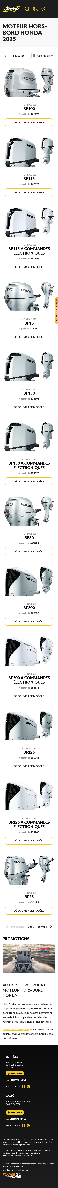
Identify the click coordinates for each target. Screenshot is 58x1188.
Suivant (42, 926)
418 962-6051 (18, 1079)
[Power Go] (29, 1175)
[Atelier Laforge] (12, 9)
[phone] (35, 9)
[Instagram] (29, 1086)
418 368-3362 (18, 1119)
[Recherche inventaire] (27, 9)
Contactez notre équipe (16, 1029)
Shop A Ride (24, 1170)
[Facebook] (23, 1086)
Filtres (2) (18, 55)
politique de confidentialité (14, 1153)
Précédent (17, 926)
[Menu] (51, 9)
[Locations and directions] (43, 9)
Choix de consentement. (24, 1155)
